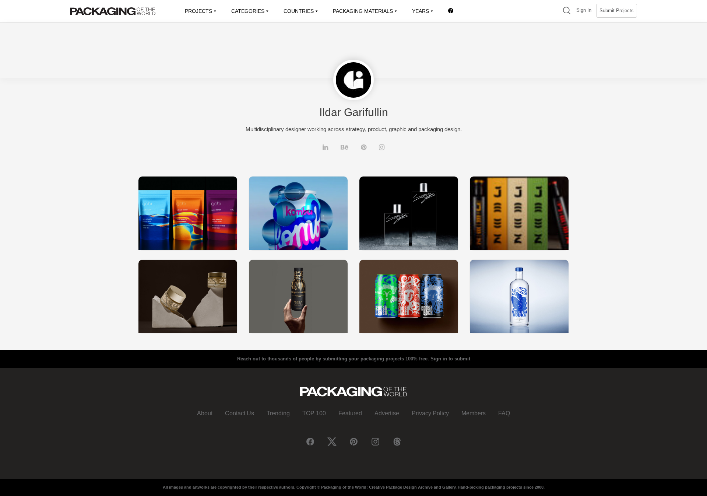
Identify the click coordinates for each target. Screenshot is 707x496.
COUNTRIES (299, 11)
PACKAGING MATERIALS (363, 11)
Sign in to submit (450, 358)
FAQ (504, 413)
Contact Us (239, 413)
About (204, 413)
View (187, 213)
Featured (350, 413)
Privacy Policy (430, 413)
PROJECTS (198, 11)
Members (473, 413)
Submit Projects (616, 10)
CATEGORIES (247, 11)
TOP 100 (314, 413)
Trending (278, 413)
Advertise (386, 413)
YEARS (420, 11)
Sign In (583, 10)
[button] (566, 11)
